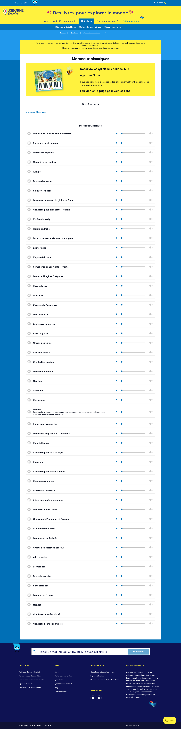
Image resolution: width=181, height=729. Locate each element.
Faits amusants (61, 691)
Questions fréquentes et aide (102, 672)
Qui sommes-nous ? (63, 683)
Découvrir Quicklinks (65, 26)
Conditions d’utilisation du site (31, 679)
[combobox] (90, 651)
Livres (57, 672)
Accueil (63, 33)
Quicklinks (74, 33)
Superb (136, 725)
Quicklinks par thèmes (90, 26)
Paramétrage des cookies (30, 675)
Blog (56, 687)
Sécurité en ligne (112, 26)
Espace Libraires (97, 675)
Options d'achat (25, 683)
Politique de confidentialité (30, 672)
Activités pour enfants (64, 675)
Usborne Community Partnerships (104, 679)
